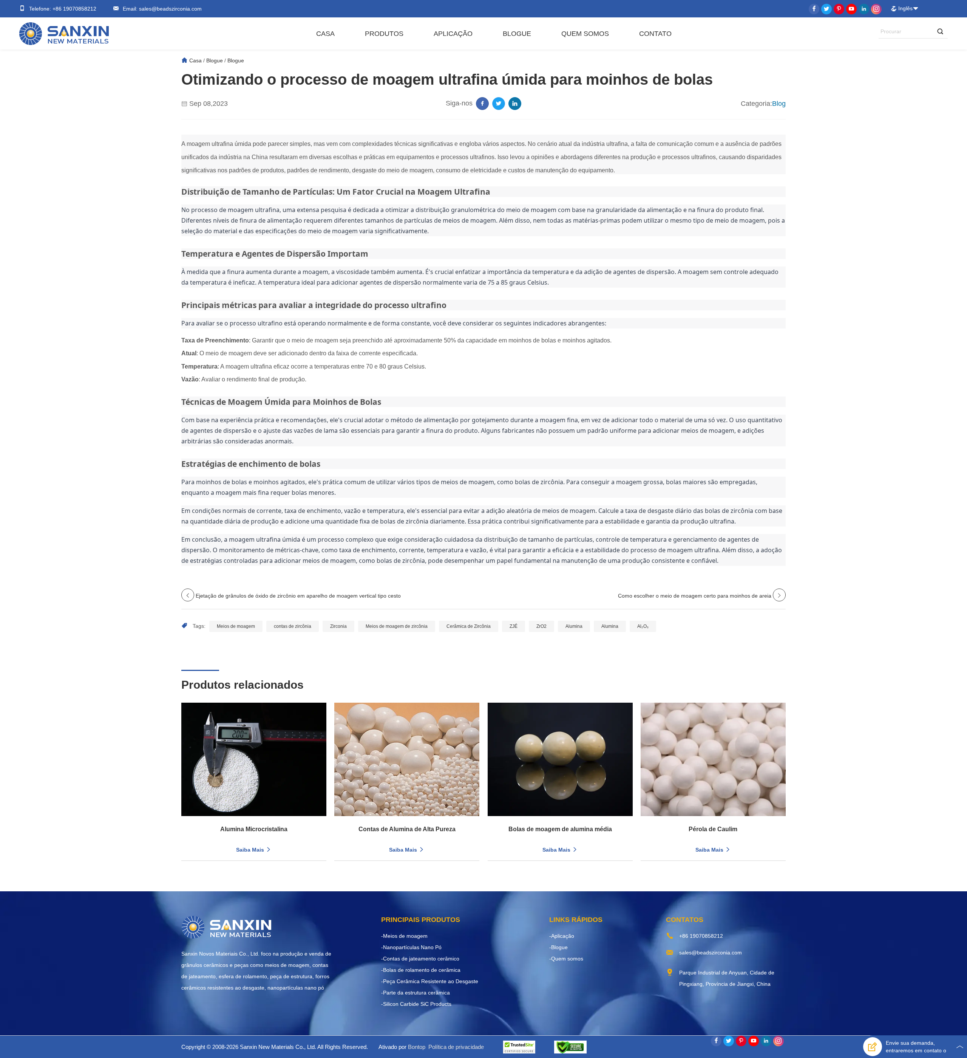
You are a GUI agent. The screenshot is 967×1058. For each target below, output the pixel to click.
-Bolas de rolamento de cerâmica (420, 970)
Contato (655, 33)
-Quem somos (566, 959)
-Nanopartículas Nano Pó (411, 947)
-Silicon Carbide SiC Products (416, 1004)
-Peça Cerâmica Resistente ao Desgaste (429, 981)
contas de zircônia (292, 626)
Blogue (517, 33)
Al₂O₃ (643, 626)
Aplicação (453, 33)
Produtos (384, 33)
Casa (325, 33)
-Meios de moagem (404, 936)
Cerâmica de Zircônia (468, 626)
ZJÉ (513, 626)
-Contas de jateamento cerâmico (420, 959)
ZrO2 (541, 626)
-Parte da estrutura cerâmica (415, 993)
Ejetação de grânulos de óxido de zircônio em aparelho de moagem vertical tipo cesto (298, 596)
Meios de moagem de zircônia (397, 626)
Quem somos (585, 33)
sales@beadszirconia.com (169, 9)
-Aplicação (561, 936)
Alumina (573, 626)
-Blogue (558, 947)
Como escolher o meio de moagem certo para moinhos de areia (694, 596)
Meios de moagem (236, 626)
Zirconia (338, 626)
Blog (779, 103)
